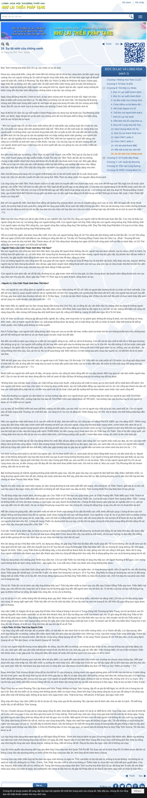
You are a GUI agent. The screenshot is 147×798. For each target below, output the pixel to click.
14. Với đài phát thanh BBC (124, 145)
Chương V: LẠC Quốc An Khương (123, 162)
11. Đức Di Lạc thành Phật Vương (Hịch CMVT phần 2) (128, 133)
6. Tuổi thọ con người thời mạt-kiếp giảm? (128, 112)
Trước (109, 44)
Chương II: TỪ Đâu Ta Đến (120, 84)
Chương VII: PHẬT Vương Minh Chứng (126, 170)
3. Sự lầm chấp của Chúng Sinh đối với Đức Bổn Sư (128, 100)
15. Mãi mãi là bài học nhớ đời (126, 149)
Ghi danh (126, 2)
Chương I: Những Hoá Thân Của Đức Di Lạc (126, 80)
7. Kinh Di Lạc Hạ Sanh (122, 117)
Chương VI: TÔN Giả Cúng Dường (124, 166)
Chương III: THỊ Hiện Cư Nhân (121, 88)
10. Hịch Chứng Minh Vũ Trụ (125, 129)
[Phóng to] (7, 44)
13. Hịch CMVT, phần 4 (122, 141)
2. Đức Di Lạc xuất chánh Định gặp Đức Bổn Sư (128, 96)
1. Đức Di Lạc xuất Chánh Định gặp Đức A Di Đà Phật (128, 92)
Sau (117, 44)
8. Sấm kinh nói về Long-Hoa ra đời (128, 121)
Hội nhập (139, 2)
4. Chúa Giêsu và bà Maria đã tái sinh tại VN (128, 104)
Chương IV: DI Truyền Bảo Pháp (122, 158)
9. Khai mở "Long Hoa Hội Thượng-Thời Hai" (128, 125)
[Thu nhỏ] (3, 44)
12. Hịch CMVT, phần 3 (122, 137)
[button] (140, 17)
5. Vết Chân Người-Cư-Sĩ (123, 108)
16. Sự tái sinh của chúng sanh (126, 154)
